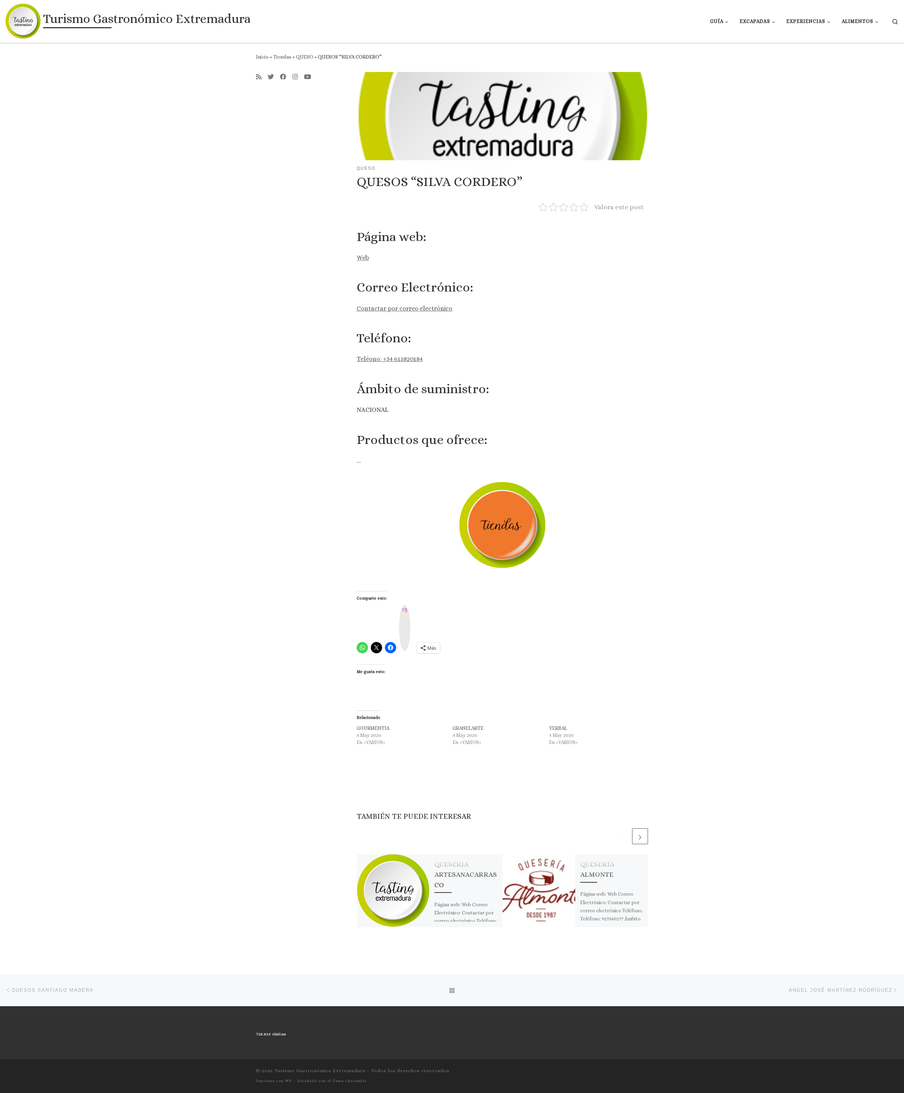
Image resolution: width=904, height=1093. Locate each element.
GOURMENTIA (373, 728)
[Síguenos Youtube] (307, 77)
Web (363, 257)
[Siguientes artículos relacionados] (640, 836)
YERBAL (558, 728)
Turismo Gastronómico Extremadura (319, 1070)
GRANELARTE (468, 728)
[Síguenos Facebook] (283, 77)
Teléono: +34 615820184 (390, 358)
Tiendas (282, 57)
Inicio (262, 57)
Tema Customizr (350, 1081)
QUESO (304, 57)
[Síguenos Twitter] (271, 77)
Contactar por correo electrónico (404, 308)
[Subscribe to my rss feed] (259, 77)
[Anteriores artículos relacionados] (623, 836)
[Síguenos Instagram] (295, 77)
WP (288, 1081)
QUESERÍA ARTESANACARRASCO (465, 874)
